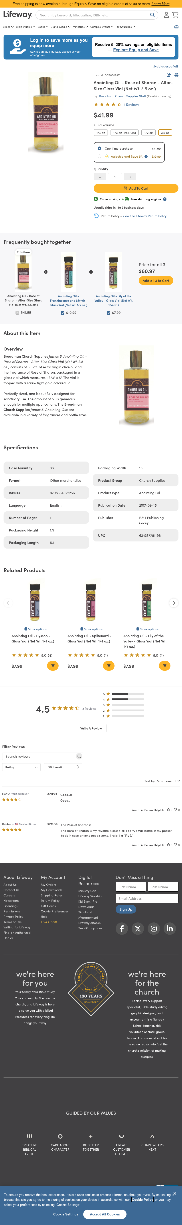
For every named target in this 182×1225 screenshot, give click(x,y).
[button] (124, 695)
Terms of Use (13, 922)
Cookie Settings (65, 1214)
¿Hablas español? (165, 66)
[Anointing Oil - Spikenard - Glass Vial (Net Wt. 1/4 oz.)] (91, 601)
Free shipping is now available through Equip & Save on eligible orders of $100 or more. (91, 3)
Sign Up (126, 909)
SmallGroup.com (90, 928)
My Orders (48, 884)
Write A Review (91, 728)
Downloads (86, 906)
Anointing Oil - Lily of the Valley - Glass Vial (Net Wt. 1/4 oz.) (114, 300)
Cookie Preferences (55, 911)
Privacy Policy (13, 916)
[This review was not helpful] (175, 809)
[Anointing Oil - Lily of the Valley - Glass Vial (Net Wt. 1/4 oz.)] (146, 601)
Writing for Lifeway (17, 927)
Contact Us (11, 890)
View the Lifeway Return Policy (144, 216)
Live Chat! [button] (49, 921)
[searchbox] (38, 756)
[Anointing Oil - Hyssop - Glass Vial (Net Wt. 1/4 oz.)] (35, 601)
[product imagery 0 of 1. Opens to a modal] (46, 114)
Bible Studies (24, 26)
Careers (9, 895)
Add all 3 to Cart (156, 280)
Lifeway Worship (90, 896)
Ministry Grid (87, 890)
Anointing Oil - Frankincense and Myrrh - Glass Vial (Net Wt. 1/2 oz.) (68, 300)
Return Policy (50, 900)
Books (41, 26)
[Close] (175, 1193)
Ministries (79, 26)
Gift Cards (48, 906)
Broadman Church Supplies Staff (122, 96)
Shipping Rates (52, 895)
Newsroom (11, 900)
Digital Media (59, 26)
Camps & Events (100, 26)
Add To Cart (138, 188)
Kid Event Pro (87, 901)
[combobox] (97, 15)
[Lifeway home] (18, 15)
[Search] (151, 15)
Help (44, 916)
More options (37, 629)
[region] (91, 1205)
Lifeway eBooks (89, 922)
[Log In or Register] (166, 15)
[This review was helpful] (168, 809)
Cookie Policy (142, 1199)
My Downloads (51, 890)
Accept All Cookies (105, 1214)
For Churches (124, 26)
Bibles (6, 26)
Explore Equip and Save (136, 50)
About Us (10, 884)
